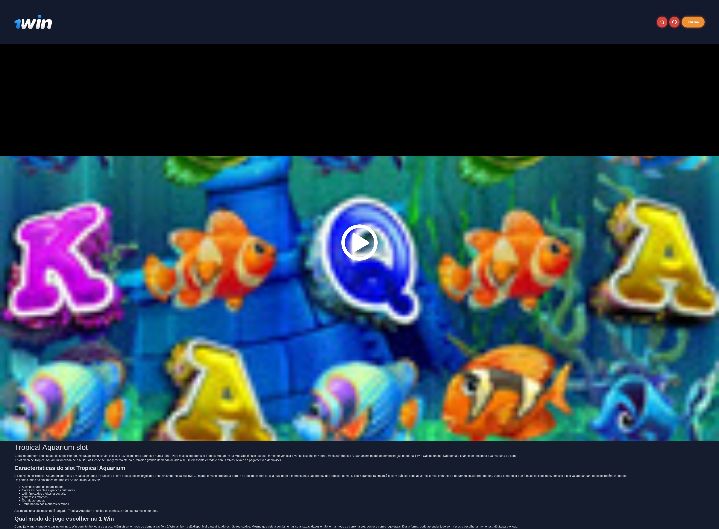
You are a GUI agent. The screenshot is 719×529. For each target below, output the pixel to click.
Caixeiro (693, 22)
